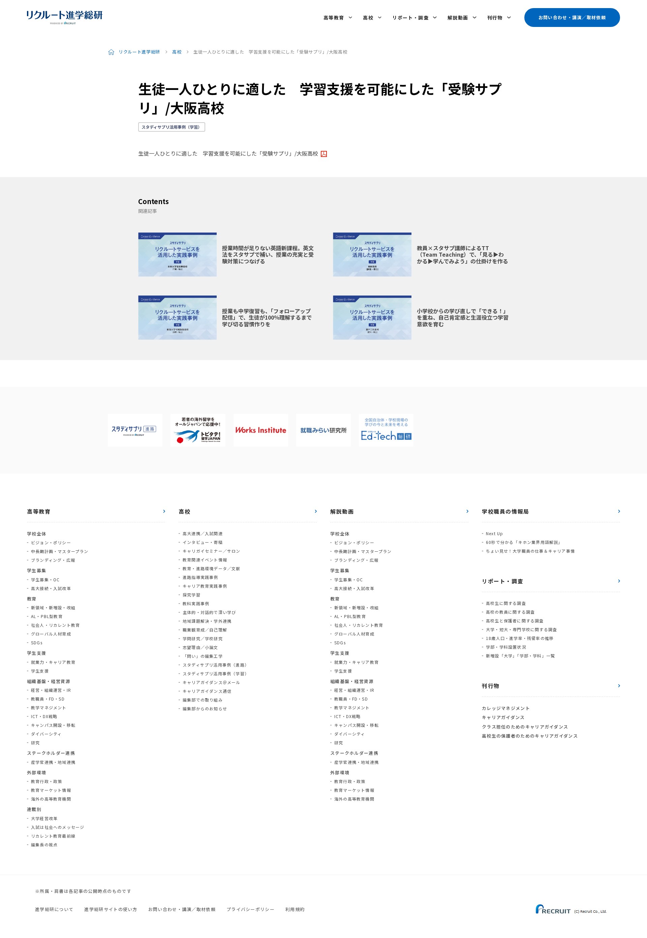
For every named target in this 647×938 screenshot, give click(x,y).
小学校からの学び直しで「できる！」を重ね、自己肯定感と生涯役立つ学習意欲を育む (463, 317)
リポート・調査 (410, 17)
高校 (368, 17)
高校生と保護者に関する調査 (515, 620)
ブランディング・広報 (53, 560)
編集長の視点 (44, 844)
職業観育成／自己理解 (205, 630)
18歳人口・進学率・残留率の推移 (520, 638)
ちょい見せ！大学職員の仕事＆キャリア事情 (530, 551)
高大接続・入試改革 (51, 588)
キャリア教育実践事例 (205, 586)
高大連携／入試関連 (203, 533)
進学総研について (54, 909)
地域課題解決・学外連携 (207, 621)
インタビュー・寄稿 (203, 542)
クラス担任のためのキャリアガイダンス (525, 726)
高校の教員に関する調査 (510, 612)
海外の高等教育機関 (51, 799)
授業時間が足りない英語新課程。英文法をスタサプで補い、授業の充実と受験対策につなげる (268, 254)
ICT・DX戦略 (44, 716)
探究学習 (192, 594)
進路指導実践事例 (200, 577)
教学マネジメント (49, 707)
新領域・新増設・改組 (53, 607)
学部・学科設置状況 (506, 647)
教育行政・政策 (46, 781)
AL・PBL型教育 (47, 616)
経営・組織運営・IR (51, 690)
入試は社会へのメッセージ (57, 827)
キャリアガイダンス (503, 717)
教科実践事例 (196, 603)
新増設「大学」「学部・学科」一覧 (520, 655)
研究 (35, 742)
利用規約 (295, 909)
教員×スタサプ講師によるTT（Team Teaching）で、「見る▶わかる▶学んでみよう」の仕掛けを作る (462, 254)
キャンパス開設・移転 (53, 725)
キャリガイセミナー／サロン (212, 551)
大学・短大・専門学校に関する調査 (521, 629)
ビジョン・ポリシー (51, 542)
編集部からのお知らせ (205, 708)
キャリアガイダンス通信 (207, 691)
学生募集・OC (45, 579)
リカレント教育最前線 (53, 836)
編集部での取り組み (203, 700)
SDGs (36, 642)
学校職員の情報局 (505, 511)
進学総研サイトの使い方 (110, 909)
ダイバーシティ (46, 734)
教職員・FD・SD (48, 699)
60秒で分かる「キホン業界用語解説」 (524, 542)
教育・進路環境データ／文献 (212, 568)
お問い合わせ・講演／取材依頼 (572, 17)
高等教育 (334, 17)
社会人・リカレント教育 (55, 625)
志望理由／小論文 (200, 647)
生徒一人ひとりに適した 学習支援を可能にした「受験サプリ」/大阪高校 (228, 153)
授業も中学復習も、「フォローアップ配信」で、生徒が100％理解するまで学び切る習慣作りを (267, 317)
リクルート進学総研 (139, 51)
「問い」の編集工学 (203, 656)
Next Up (494, 533)
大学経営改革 (44, 818)
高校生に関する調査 (506, 603)
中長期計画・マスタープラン (60, 551)
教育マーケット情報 (51, 790)
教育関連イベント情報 (205, 559)
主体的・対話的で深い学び (209, 612)
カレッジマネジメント (506, 708)
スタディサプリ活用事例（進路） (216, 665)
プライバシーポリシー (250, 909)
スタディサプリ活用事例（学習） (172, 127)
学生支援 (40, 671)
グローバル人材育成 (51, 634)
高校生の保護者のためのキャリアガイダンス (530, 736)
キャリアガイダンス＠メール (212, 682)
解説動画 (458, 17)
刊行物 (495, 17)
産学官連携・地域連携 (53, 762)
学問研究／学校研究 (203, 638)
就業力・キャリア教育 (53, 662)
